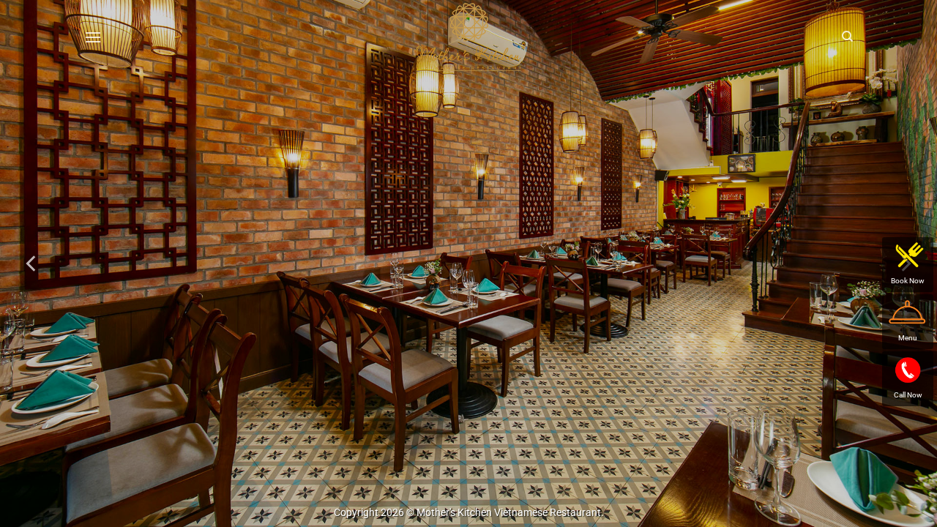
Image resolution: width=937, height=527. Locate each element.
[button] (93, 37)
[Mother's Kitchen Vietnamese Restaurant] (468, 37)
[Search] (847, 37)
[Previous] (32, 263)
